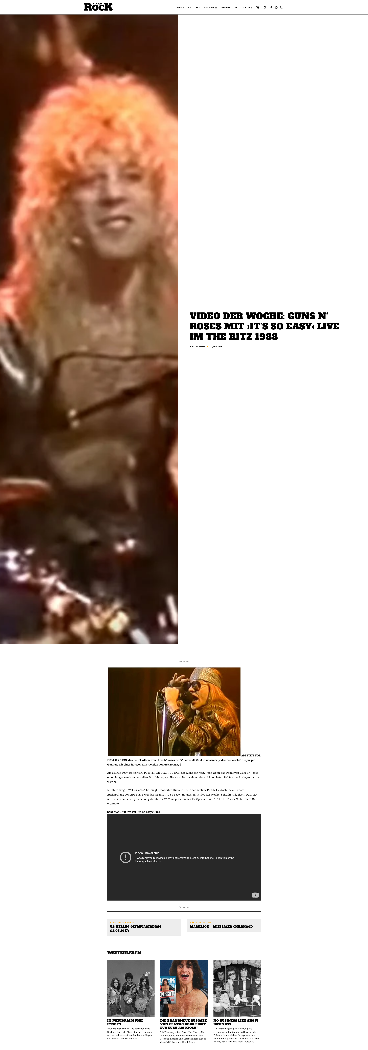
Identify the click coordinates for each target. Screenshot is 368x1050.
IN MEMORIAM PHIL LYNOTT (125, 1022)
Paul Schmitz (197, 347)
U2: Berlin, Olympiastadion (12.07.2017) (135, 929)
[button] (265, 7)
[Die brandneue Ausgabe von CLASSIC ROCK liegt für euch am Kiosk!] (184, 988)
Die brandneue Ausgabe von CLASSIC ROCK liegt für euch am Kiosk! (183, 1024)
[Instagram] (276, 7)
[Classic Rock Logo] (98, 7)
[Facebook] (271, 7)
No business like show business (235, 1022)
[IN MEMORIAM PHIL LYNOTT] (131, 988)
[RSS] (281, 7)
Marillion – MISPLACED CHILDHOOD (221, 927)
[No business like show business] (237, 988)
